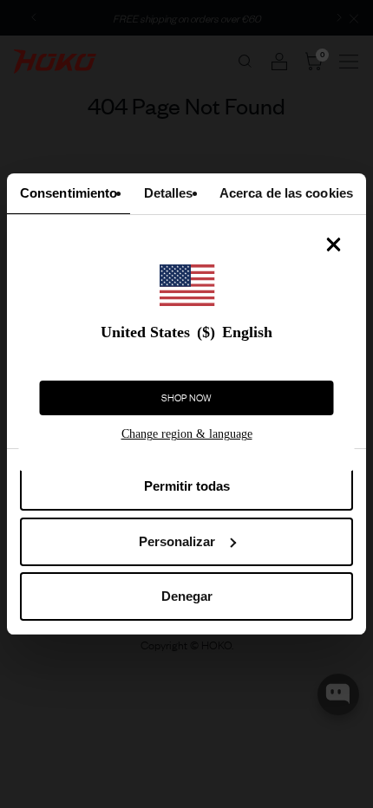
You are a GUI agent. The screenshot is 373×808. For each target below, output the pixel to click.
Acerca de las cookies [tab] (286, 193)
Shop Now (186, 398)
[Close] (334, 244)
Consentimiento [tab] (68, 193)
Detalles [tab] (168, 193)
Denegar (187, 596)
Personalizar (177, 541)
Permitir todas (187, 486)
